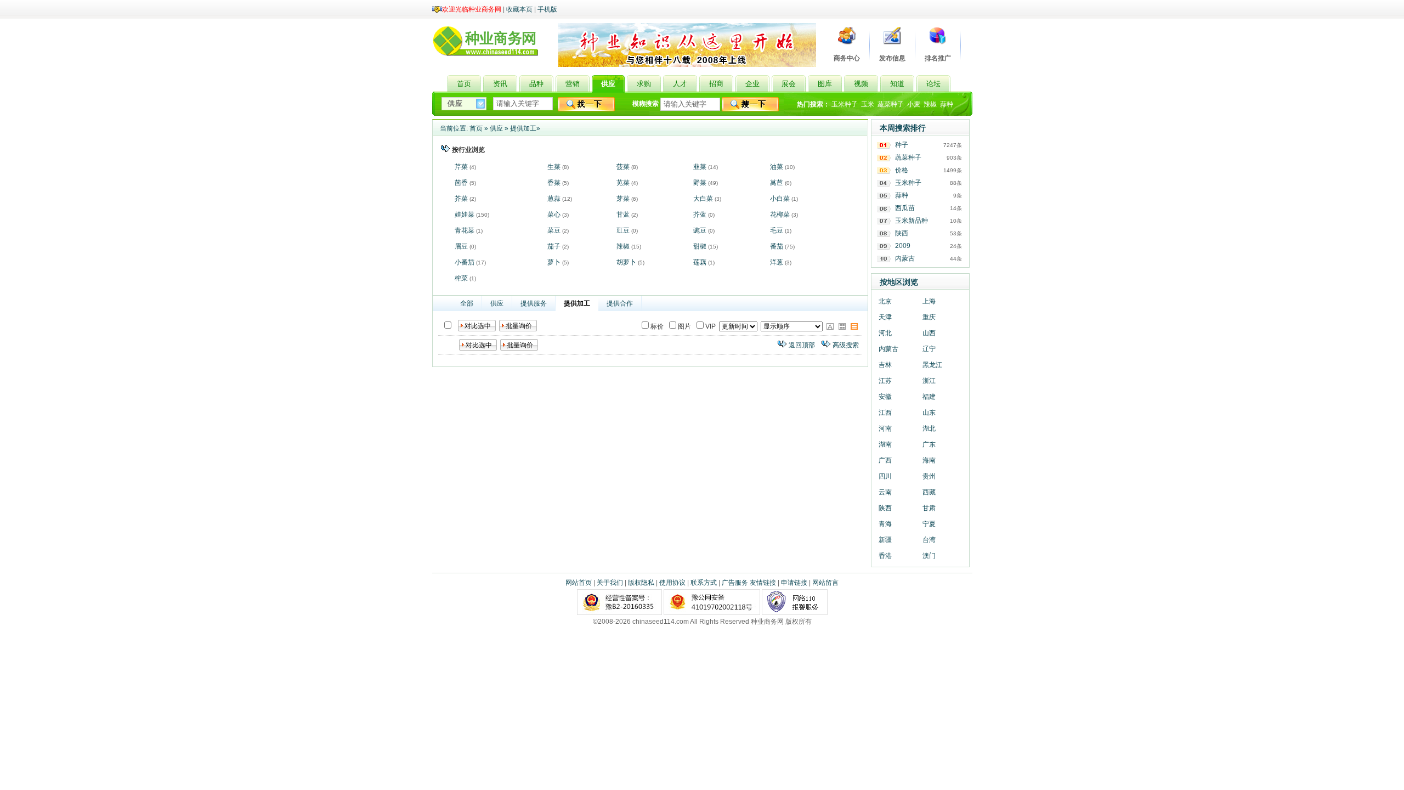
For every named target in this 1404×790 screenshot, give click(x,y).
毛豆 (776, 230)
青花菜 (464, 230)
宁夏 (929, 524)
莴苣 (776, 183)
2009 (902, 246)
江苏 (885, 381)
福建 (929, 396)
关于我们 (610, 582)
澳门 (929, 556)
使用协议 (672, 582)
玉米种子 (844, 104)
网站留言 (825, 582)
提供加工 (523, 128)
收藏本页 (519, 9)
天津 (885, 317)
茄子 (554, 246)
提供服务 (533, 303)
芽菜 (623, 198)
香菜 (554, 183)
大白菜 (703, 198)
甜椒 (699, 246)
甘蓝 (623, 214)
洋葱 (776, 262)
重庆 (929, 317)
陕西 (901, 233)
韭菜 (699, 167)
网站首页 (578, 582)
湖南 (885, 444)
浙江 (929, 381)
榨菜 (461, 278)
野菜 (699, 183)
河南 (885, 428)
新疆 (885, 540)
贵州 (929, 476)
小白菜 (780, 198)
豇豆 (623, 230)
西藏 (929, 492)
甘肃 (929, 508)
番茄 (776, 246)
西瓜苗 (905, 208)
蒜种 (946, 104)
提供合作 (620, 303)
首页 (476, 128)
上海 (929, 301)
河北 (885, 333)
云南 (885, 492)
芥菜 (461, 198)
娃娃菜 (464, 214)
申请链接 (794, 582)
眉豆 (461, 246)
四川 (885, 476)
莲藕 (699, 262)
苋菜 (623, 183)
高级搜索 (846, 345)
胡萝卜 (626, 262)
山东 (929, 412)
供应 (496, 128)
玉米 (867, 104)
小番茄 (464, 262)
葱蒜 (554, 198)
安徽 (885, 396)
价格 (901, 170)
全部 (466, 303)
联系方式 (703, 582)
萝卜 (554, 262)
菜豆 (554, 230)
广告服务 (735, 582)
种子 (901, 145)
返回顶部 (802, 345)
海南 (929, 460)
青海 (885, 524)
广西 (885, 460)
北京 (885, 301)
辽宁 (929, 349)
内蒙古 (905, 258)
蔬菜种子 (891, 104)
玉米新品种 (911, 220)
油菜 (776, 167)
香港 (885, 556)
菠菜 (623, 167)
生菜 (554, 167)
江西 (885, 412)
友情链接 (763, 582)
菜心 (554, 214)
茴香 (461, 183)
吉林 (885, 365)
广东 (929, 444)
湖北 (929, 428)
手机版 (547, 9)
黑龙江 (932, 365)
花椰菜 (780, 214)
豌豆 (699, 230)
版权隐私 (641, 582)
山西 (929, 333)
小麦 (913, 104)
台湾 (929, 540)
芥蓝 (699, 214)
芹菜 (461, 167)
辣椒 (930, 104)
